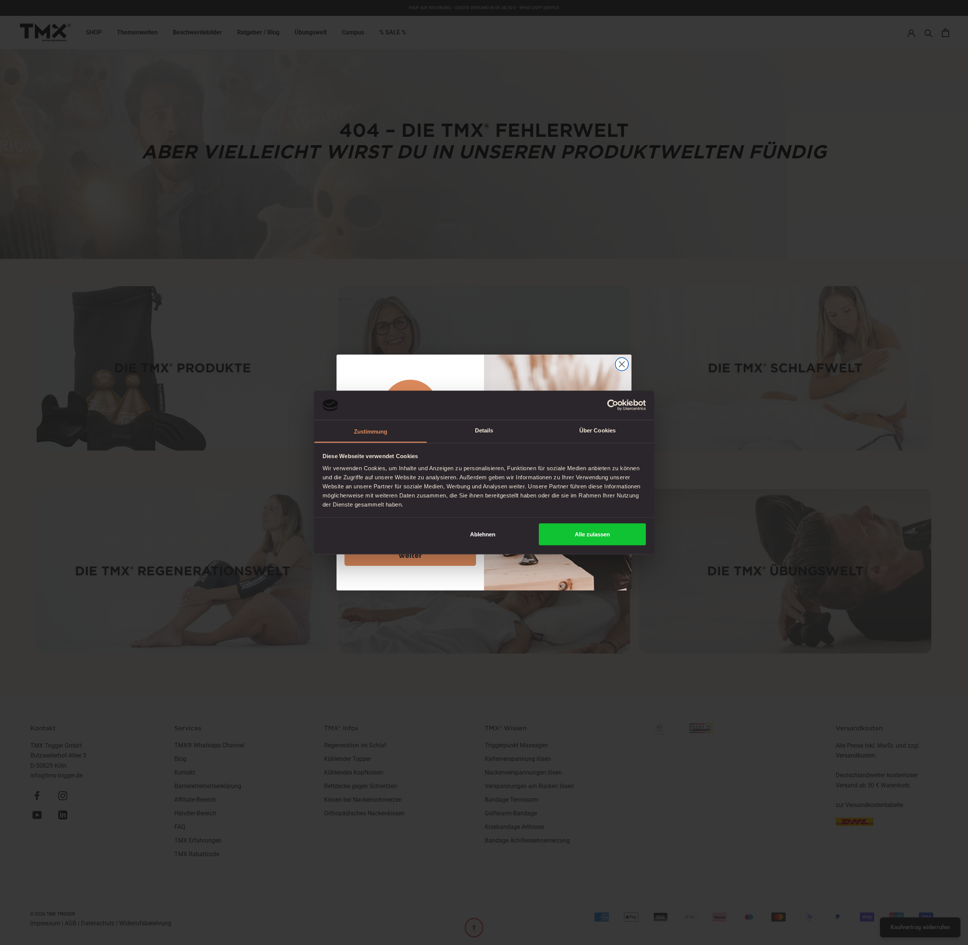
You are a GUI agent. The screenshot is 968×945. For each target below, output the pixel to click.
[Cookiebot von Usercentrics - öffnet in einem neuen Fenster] (613, 405)
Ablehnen (482, 534)
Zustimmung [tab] (371, 431)
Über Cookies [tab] (597, 430)
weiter (410, 555)
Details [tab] (484, 430)
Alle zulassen (592, 534)
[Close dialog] (621, 364)
